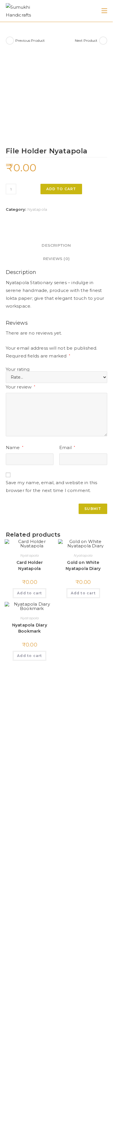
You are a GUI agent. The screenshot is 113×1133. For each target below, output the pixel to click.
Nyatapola (37, 209)
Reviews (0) (56, 258)
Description (56, 245)
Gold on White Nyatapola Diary (83, 565)
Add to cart (61, 189)
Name (14, 447)
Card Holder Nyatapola (29, 565)
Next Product (86, 40)
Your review (21, 387)
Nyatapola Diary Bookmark (29, 628)
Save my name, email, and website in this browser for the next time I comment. (51, 486)
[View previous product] (10, 41)
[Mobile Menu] (104, 10)
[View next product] (103, 41)
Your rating (18, 369)
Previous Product (30, 40)
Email (67, 447)
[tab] (56, 245)
